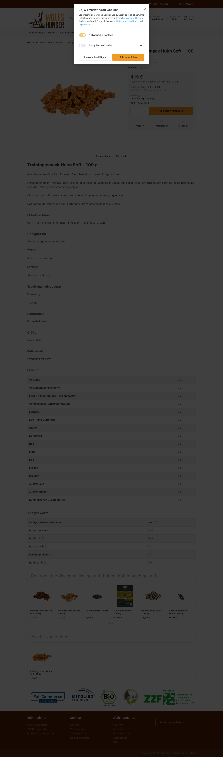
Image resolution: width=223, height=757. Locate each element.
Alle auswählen (128, 57)
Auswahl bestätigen (95, 57)
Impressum (84, 24)
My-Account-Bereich (132, 18)
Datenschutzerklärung (127, 21)
